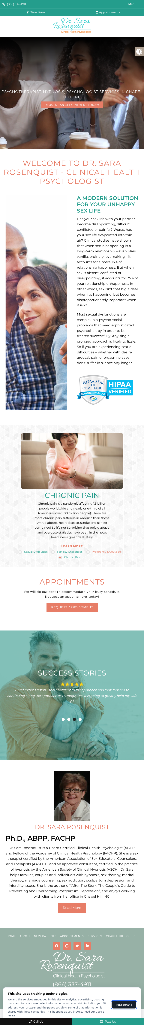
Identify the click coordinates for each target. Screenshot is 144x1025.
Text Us (110, 1021)
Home (11, 936)
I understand (124, 1004)
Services (95, 936)
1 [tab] (63, 719)
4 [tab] (80, 719)
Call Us (38, 1021)
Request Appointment (72, 607)
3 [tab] (74, 719)
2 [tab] (68, 719)
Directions (37, 12)
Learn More (72, 546)
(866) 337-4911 (16, 4)
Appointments (109, 12)
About (25, 936)
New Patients (45, 936)
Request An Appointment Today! (72, 105)
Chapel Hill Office (121, 936)
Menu (132, 4)
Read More (72, 908)
